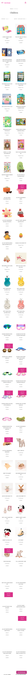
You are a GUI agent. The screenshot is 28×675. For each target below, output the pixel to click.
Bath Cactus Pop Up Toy (7, 106)
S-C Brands (21, 269)
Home (11, 8)
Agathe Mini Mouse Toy (7, 496)
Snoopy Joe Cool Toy (7, 540)
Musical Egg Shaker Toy (20, 243)
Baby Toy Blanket (7, 473)
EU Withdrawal (21, 672)
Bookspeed (7, 40)
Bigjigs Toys (7, 87)
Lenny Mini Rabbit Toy (21, 496)
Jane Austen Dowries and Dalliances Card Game (7, 61)
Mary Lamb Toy (21, 450)
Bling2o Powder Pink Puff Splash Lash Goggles (7, 428)
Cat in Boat (20, 540)
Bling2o (7, 337)
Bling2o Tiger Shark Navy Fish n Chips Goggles (20, 358)
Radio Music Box (7, 561)
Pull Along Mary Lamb (21, 561)
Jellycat (20, 178)
